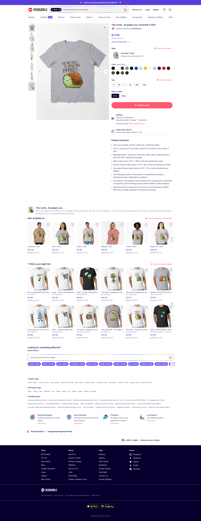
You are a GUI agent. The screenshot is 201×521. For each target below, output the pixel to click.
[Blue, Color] (136, 68)
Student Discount (48, 469)
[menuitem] (31, 17)
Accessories (137, 17)
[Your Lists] (164, 9)
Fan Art (44, 458)
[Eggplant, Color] (159, 68)
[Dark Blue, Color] (131, 68)
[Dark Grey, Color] (113, 73)
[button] (100, 2)
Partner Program (75, 461)
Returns (102, 458)
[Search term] (125, 10)
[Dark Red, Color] (168, 68)
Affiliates (71, 465)
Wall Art (89, 17)
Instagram (137, 454)
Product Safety (105, 469)
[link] (34, 364)
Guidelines (103, 465)
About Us (72, 454)
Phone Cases (75, 17)
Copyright (103, 472)
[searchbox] (100, 357)
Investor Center (74, 458)
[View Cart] (170, 9)
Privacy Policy (59, 495)
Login (43, 472)
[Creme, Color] (150, 68)
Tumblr (136, 465)
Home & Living (104, 17)
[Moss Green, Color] (122, 73)
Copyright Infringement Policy (60, 431)
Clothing (46, 17)
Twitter (136, 462)
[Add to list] (104, 27)
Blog (43, 465)
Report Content (37, 431)
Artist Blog (72, 476)
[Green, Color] (117, 73)
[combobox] (89, 10)
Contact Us (103, 476)
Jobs (70, 472)
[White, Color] (117, 68)
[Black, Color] (113, 68)
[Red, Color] (164, 68)
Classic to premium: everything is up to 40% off (100, 2)
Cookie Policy (95, 495)
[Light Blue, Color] (140, 68)
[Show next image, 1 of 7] (106, 72)
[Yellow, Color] (145, 68)
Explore (31, 17)
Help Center (103, 461)
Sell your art (73, 469)
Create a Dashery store (77, 479)
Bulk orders (45, 479)
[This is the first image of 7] (40, 72)
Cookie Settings (105, 479)
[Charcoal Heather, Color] (122, 68)
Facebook (137, 458)
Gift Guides (45, 454)
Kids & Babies (121, 17)
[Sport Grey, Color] (154, 68)
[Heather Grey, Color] (127, 68)
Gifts (171, 17)
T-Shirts (31, 379)
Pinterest (136, 469)
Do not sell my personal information (77, 495)
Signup (44, 476)
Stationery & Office (155, 17)
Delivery (102, 454)
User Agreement (46, 495)
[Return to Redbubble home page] (37, 10)
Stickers (61, 17)
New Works (45, 461)
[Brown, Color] (127, 73)
